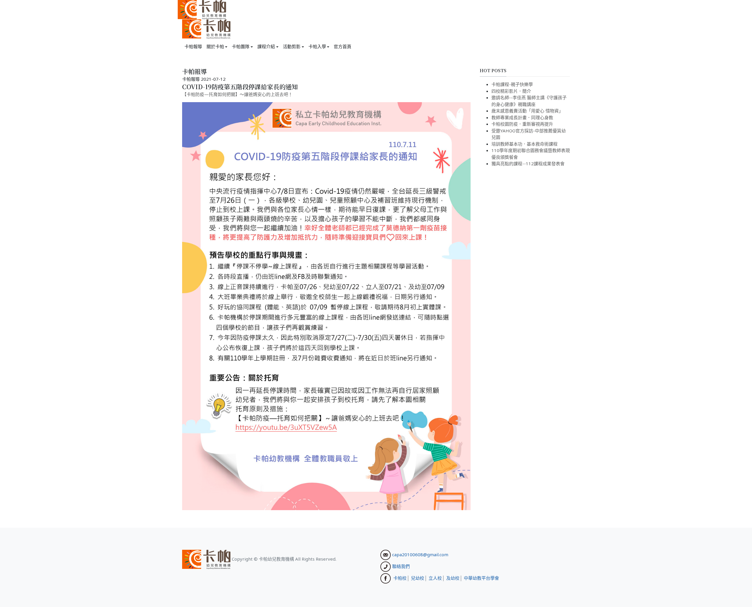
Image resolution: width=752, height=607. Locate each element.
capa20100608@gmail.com (420, 554)
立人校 (435, 578)
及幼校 (452, 578)
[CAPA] (202, 9)
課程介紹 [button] (266, 46)
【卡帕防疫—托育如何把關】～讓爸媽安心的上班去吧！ (237, 94)
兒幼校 (417, 578)
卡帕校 (400, 578)
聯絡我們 (401, 566)
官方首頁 (342, 46)
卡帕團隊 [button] (240, 46)
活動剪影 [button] (292, 46)
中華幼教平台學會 (481, 578)
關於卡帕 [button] (215, 46)
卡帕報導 (193, 46)
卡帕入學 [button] (317, 46)
